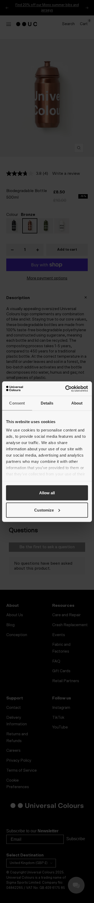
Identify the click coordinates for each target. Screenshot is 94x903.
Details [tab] (47, 403)
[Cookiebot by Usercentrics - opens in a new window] (66, 388)
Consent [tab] (17, 403)
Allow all (47, 493)
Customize (44, 510)
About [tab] (77, 403)
